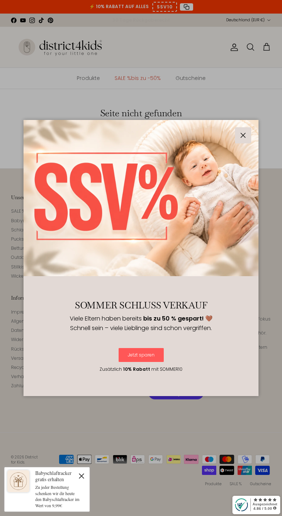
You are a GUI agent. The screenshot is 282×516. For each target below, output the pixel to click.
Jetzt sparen (141, 355)
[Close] (81, 475)
